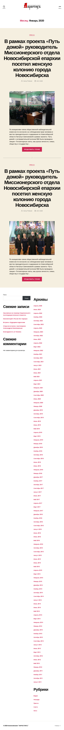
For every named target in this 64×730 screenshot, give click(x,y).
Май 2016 (37, 540)
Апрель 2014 (38, 615)
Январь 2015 (38, 581)
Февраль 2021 (38, 388)
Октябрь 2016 (38, 522)
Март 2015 (37, 574)
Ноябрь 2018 (38, 451)
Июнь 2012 (37, 660)
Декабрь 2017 (38, 477)
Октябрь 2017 (38, 485)
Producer (29, 81)
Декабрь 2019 (38, 410)
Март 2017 (37, 507)
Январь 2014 (38, 626)
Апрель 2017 (38, 503)
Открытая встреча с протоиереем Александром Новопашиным (14, 327)
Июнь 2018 (37, 466)
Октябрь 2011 (38, 678)
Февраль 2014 (38, 622)
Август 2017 (38, 492)
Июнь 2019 (37, 425)
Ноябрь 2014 (38, 589)
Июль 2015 (37, 559)
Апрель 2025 (38, 306)
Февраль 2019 (38, 440)
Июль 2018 (37, 462)
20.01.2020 (40, 81)
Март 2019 (37, 436)
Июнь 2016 (37, 537)
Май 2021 (37, 377)
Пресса (32, 35)
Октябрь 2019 (38, 414)
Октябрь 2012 (38, 656)
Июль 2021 (37, 369)
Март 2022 (37, 347)
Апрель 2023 (38, 328)
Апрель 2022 (38, 343)
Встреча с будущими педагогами (14, 322)
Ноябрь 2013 (38, 634)
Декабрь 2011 (38, 671)
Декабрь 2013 (38, 630)
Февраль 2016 (38, 544)
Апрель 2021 (38, 380)
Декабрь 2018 (38, 447)
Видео (36, 696)
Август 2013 (38, 645)
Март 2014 (37, 619)
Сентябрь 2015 (39, 552)
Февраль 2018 (38, 470)
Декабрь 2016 (38, 514)
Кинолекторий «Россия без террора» (15, 319)
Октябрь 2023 (38, 321)
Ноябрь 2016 (38, 518)
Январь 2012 (38, 667)
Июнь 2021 (37, 373)
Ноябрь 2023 (38, 317)
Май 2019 (37, 429)
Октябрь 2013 (38, 637)
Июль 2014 (37, 604)
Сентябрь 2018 (39, 458)
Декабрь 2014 (38, 585)
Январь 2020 (38, 406)
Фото (35, 711)
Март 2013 (37, 652)
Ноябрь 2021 (38, 354)
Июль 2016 (37, 533)
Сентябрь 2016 (39, 526)
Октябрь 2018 (38, 455)
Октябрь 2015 (38, 548)
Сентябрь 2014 (39, 596)
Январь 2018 (38, 473)
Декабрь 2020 (38, 391)
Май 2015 (37, 566)
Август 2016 (38, 529)
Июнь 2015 (37, 563)
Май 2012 (37, 663)
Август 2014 (38, 600)
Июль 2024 (37, 309)
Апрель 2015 (38, 570)
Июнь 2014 (37, 607)
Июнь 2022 (37, 339)
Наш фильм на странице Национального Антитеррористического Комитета (16, 314)
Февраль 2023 (38, 332)
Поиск (5, 295)
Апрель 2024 (38, 313)
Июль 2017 (37, 496)
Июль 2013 (37, 648)
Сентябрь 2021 (39, 362)
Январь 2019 (38, 444)
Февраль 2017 (38, 511)
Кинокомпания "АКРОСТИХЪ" (18, 726)
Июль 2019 (37, 421)
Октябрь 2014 (38, 593)
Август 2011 (38, 682)
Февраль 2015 (38, 578)
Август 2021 (38, 365)
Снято (36, 707)
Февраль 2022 (38, 350)
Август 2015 (38, 555)
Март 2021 (37, 384)
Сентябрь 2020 (39, 395)
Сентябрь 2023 (39, 324)
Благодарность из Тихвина (12, 332)
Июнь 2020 (37, 399)
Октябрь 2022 (38, 336)
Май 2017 (37, 499)
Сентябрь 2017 (39, 488)
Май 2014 (37, 611)
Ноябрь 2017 (38, 481)
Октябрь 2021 (38, 358)
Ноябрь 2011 (38, 675)
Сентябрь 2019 (39, 417)
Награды (36, 699)
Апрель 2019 (38, 432)
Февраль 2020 (38, 403)
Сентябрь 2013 (39, 641)
